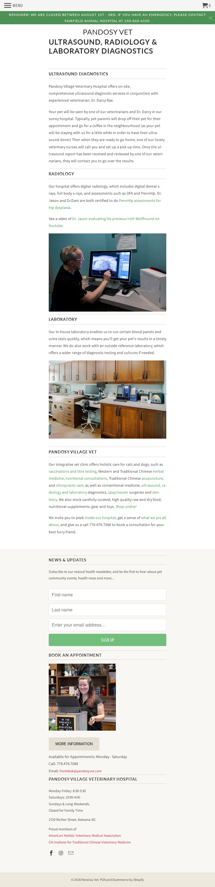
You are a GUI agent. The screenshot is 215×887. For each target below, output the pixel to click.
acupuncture (152, 478)
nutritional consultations (86, 478)
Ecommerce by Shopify (128, 880)
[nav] (13, 5)
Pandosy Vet (107, 31)
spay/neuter (118, 492)
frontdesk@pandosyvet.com (81, 771)
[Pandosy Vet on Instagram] (62, 853)
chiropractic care (69, 485)
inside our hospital (100, 517)
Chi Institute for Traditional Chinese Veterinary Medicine (90, 842)
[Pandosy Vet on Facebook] (52, 853)
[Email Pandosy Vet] (71, 853)
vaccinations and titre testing (73, 471)
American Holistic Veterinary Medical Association (85, 835)
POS (103, 880)
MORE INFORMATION (74, 744)
